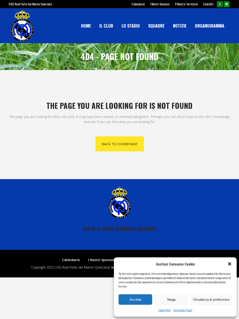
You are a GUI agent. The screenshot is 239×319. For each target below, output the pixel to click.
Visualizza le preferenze (211, 299)
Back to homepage (119, 144)
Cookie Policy (164, 310)
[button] (229, 264)
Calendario (138, 3)
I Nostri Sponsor (160, 3)
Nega (171, 299)
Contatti (208, 3)
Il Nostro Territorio (186, 3)
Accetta (135, 299)
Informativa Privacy (182, 310)
